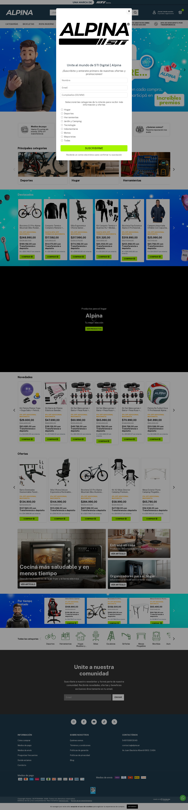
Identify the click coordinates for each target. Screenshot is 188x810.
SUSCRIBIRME (94, 148)
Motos (67, 133)
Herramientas (71, 117)
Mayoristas (70, 136)
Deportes (69, 113)
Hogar (67, 109)
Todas (67, 140)
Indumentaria (71, 129)
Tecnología (69, 125)
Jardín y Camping (73, 121)
